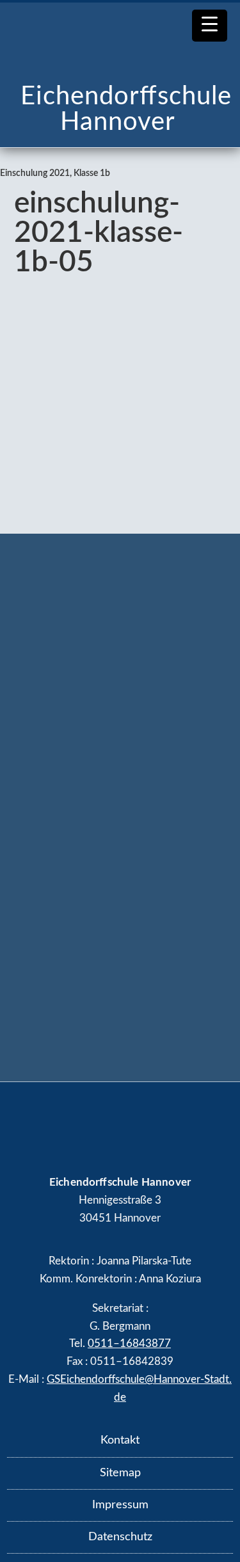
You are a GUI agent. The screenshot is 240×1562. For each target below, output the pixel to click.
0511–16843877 (129, 1343)
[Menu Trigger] (209, 26)
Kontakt (120, 1440)
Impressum (120, 1505)
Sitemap (120, 1473)
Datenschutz (120, 1537)
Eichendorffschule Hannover (126, 109)
